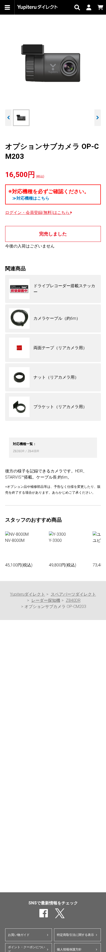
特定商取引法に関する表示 (75, 935)
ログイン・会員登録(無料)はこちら (37, 212)
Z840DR (33, 451)
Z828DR (19, 451)
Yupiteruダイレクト (27, 594)
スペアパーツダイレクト (73, 594)
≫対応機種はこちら (30, 198)
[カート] (100, 7)
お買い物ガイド (19, 935)
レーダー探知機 (45, 600)
